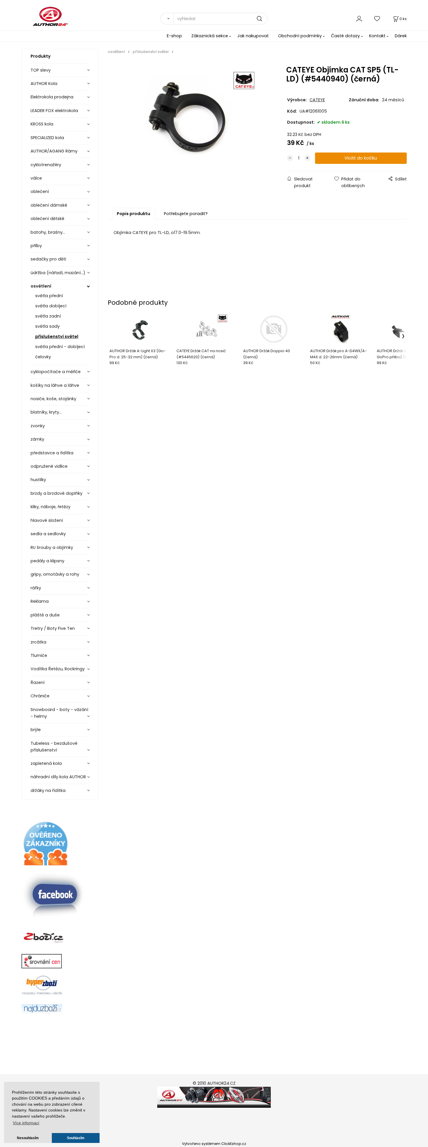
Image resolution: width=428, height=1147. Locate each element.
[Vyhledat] (167, 18)
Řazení (38, 682)
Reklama (40, 601)
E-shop (174, 36)
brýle (36, 730)
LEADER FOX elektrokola (54, 111)
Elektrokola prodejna (52, 97)
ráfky (36, 588)
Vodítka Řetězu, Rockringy (58, 669)
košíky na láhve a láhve (55, 385)
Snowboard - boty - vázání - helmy (59, 713)
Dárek (401, 36)
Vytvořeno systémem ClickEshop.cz (214, 1143)
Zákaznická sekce (209, 36)
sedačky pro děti (48, 259)
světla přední (49, 296)
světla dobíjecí (50, 306)
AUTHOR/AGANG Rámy (54, 151)
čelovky (43, 357)
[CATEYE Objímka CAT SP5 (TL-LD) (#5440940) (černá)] (190, 120)
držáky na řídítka (48, 790)
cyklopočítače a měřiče (56, 372)
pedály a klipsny (47, 561)
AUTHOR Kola (44, 83)
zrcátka (38, 642)
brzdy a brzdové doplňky (56, 493)
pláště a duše (45, 615)
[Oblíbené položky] (377, 18)
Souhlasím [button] (75, 1138)
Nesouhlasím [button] (28, 1138)
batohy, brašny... (48, 232)
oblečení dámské (49, 205)
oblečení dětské (47, 218)
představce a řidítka (52, 453)
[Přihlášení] (359, 18)
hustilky (38, 480)
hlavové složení (47, 520)
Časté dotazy (345, 36)
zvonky (38, 426)
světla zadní (48, 316)
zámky (37, 439)
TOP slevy (41, 70)
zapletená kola (46, 763)
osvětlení (41, 286)
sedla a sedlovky (48, 534)
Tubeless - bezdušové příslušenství (54, 746)
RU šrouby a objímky (52, 547)
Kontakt (377, 36)
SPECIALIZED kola (47, 138)
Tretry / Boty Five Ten (53, 628)
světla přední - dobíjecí (60, 347)
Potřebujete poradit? (186, 214)
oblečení (40, 191)
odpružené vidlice (49, 466)
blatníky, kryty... (46, 412)
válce (36, 178)
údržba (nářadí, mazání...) (58, 273)
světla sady (47, 326)
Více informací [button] (26, 1123)
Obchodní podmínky (300, 36)
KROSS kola (42, 124)
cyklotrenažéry (46, 165)
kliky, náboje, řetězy (50, 507)
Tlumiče (39, 655)
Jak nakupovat (253, 36)
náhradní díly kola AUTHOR (58, 777)
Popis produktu (133, 214)
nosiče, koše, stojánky (53, 399)
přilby (36, 246)
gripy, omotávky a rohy (55, 574)
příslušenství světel (56, 336)
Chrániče (40, 696)
